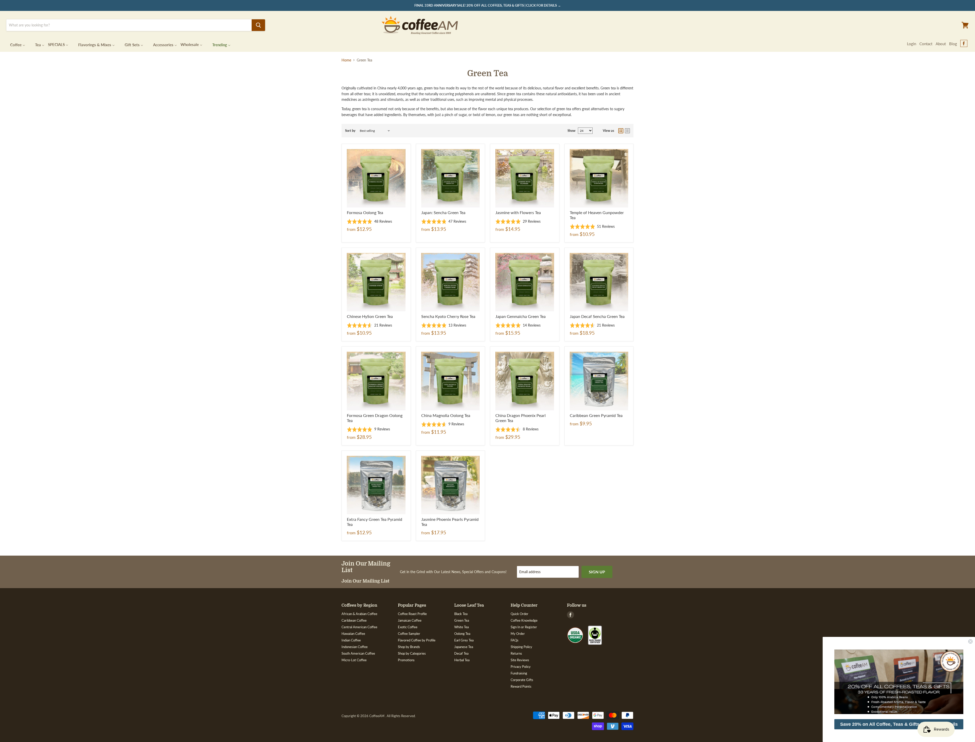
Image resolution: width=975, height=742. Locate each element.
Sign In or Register (524, 627)
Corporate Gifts (522, 680)
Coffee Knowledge (524, 620)
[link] (898, 682)
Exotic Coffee (407, 627)
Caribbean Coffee (354, 620)
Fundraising (519, 673)
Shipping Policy (521, 647)
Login (911, 43)
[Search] (258, 25)
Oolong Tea (462, 634)
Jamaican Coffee (409, 620)
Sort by (350, 131)
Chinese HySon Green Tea (370, 316)
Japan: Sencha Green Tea (443, 212)
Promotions (406, 660)
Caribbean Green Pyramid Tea (596, 415)
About (941, 43)
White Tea (461, 627)
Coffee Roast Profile (412, 614)
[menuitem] (14, 44)
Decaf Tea (461, 653)
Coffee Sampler (409, 634)
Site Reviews (520, 660)
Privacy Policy (521, 667)
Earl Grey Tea (464, 640)
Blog (953, 43)
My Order (518, 634)
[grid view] (620, 130)
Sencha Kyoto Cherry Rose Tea (448, 316)
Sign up (597, 571)
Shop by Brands (409, 647)
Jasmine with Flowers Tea (518, 212)
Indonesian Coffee (355, 647)
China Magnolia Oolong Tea (445, 415)
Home (346, 60)
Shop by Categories (412, 653)
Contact (925, 43)
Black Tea (460, 614)
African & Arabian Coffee (359, 614)
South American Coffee (358, 653)
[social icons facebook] (964, 44)
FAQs (514, 640)
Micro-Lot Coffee (354, 660)
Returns (516, 653)
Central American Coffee (359, 627)
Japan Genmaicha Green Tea (520, 316)
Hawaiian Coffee (353, 634)
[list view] (627, 130)
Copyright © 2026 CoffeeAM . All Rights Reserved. (379, 716)
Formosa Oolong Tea (365, 212)
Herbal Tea (461, 660)
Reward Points (521, 686)
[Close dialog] (970, 641)
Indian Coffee (351, 640)
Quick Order (519, 614)
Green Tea (461, 620)
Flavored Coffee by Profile (416, 640)
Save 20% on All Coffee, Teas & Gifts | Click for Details (899, 724)
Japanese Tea (463, 647)
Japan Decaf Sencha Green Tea (597, 316)
